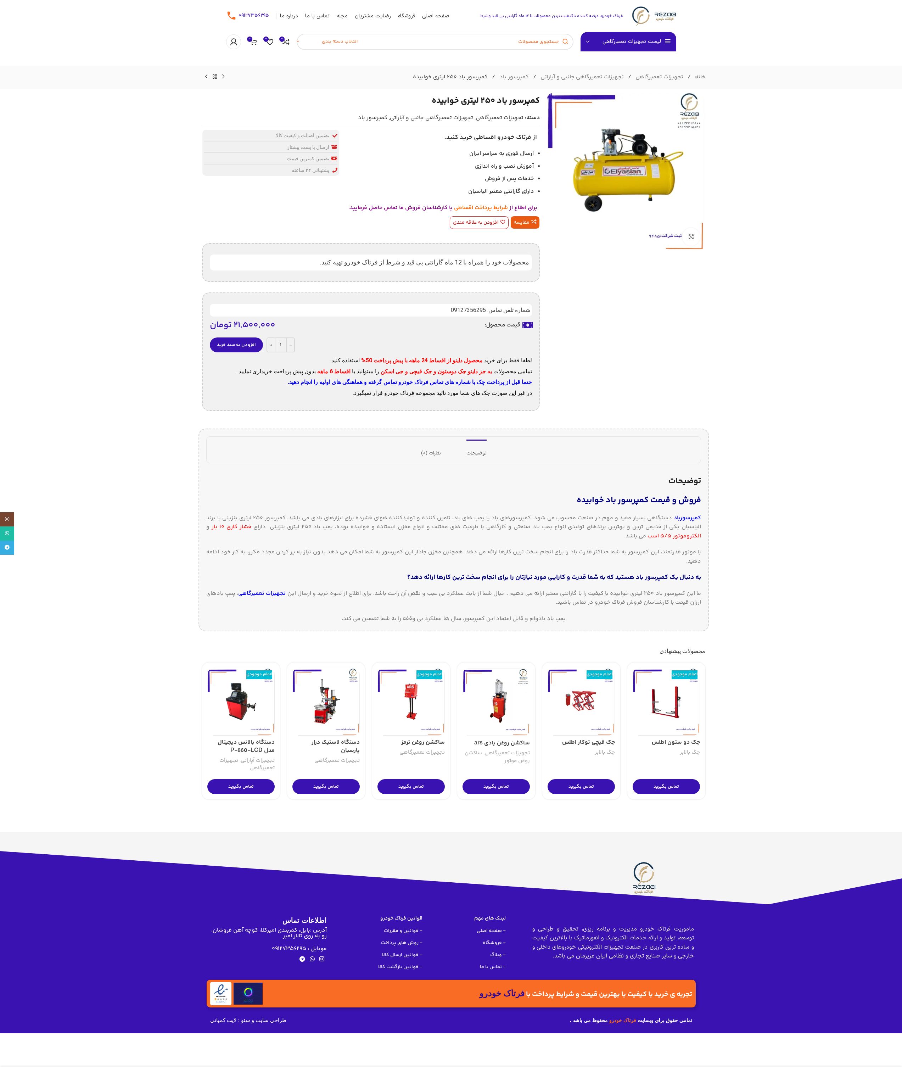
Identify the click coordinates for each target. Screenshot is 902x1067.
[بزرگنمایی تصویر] (691, 237)
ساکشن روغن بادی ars (502, 743)
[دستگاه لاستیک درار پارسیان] (326, 702)
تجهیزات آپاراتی (258, 760)
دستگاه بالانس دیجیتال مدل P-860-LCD (246, 746)
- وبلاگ (498, 955)
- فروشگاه (494, 943)
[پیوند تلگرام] (302, 959)
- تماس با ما (493, 967)
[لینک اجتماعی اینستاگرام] (322, 959)
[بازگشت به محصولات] (215, 77)
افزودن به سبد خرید (236, 344)
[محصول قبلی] (223, 77)
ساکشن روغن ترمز (423, 742)
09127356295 (254, 15)
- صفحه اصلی (491, 931)
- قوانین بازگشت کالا (400, 967)
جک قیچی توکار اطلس (588, 742)
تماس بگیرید (666, 786)
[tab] (476, 450)
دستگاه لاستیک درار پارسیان (336, 746)
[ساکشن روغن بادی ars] (496, 702)
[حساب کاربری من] (234, 42)
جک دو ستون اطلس (676, 742)
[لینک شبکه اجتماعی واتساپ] (312, 959)
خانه (699, 77)
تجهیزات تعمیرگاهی (658, 77)
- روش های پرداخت (401, 943)
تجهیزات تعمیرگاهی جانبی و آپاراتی (581, 77)
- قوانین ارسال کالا (402, 955)
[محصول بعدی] (206, 77)
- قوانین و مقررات (403, 931)
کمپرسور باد (513, 77)
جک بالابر (690, 752)
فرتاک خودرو (622, 1020)
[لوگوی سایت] (653, 16)
